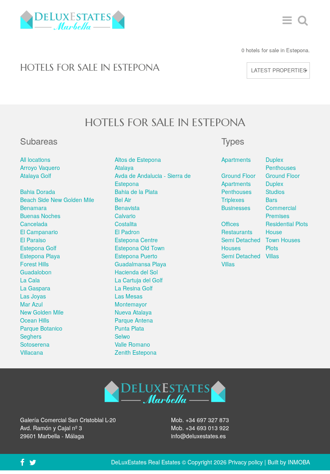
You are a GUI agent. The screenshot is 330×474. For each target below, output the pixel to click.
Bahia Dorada (37, 192)
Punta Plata (129, 328)
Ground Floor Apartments (238, 180)
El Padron (127, 232)
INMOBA (299, 462)
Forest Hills (34, 264)
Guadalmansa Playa (140, 264)
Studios (275, 192)
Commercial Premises (281, 212)
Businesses (235, 208)
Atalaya (124, 167)
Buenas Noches (40, 216)
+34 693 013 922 (207, 428)
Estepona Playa (40, 256)
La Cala (30, 280)
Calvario (125, 216)
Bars (271, 200)
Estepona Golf (38, 248)
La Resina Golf (134, 288)
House (274, 232)
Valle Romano (132, 344)
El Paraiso (33, 240)
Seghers (30, 336)
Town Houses (283, 240)
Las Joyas (33, 296)
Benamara (33, 208)
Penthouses (236, 192)
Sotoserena (35, 344)
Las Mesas (128, 296)
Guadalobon (36, 272)
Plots (272, 248)
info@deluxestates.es (198, 436)
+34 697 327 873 (207, 420)
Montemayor (131, 304)
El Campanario (39, 232)
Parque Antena (134, 320)
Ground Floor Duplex (283, 180)
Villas (272, 256)
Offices (230, 224)
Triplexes (232, 200)
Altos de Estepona (138, 159)
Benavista (127, 208)
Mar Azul (31, 304)
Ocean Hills (34, 320)
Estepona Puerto (136, 256)
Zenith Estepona (136, 352)
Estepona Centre (136, 240)
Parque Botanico (41, 328)
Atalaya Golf (35, 176)
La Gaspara (35, 288)
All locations (35, 159)
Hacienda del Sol (136, 272)
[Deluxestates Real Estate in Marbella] (72, 20)
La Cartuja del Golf (139, 280)
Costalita (126, 224)
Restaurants (236, 232)
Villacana (31, 352)
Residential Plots (287, 224)
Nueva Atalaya (133, 312)
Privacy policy (245, 462)
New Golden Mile (42, 312)
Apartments (236, 159)
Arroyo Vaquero (40, 167)
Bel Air (123, 200)
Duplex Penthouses (281, 163)
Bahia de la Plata (136, 192)
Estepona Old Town (140, 248)
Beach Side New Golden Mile (57, 200)
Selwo (122, 336)
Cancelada (33, 224)
